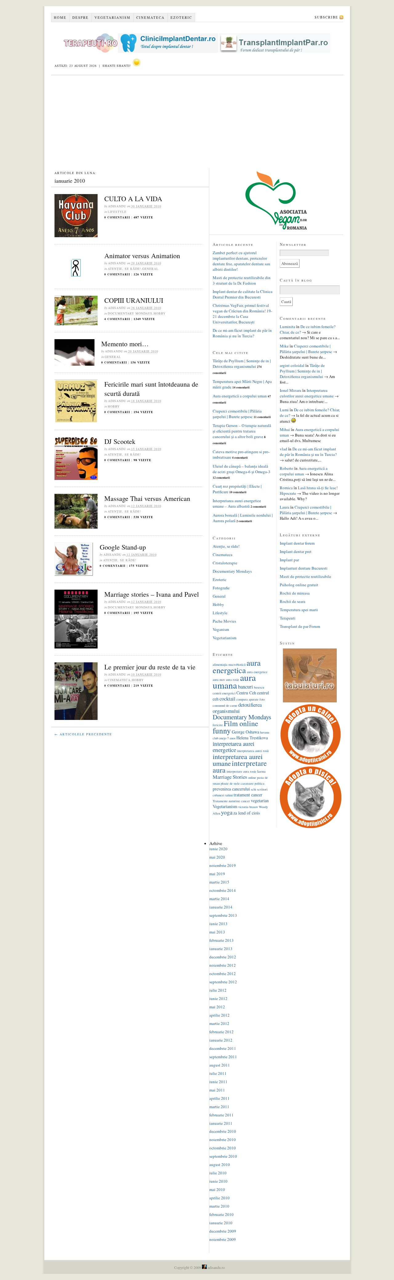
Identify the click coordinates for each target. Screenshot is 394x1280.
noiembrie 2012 (222, 965)
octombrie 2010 (222, 1148)
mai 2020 (217, 857)
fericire (218, 725)
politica (259, 783)
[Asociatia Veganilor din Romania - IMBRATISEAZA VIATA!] (276, 228)
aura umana (234, 681)
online (252, 777)
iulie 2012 (218, 990)
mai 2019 (217, 873)
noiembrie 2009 (222, 1239)
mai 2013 (217, 932)
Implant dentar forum (297, 543)
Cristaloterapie (225, 563)
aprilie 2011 (219, 1098)
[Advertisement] (197, 122)
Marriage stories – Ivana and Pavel (151, 594)
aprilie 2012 (219, 1015)
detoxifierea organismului (237, 707)
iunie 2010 (218, 1181)
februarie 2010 (221, 1214)
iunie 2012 (218, 998)
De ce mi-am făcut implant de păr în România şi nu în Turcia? (242, 333)
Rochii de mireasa (295, 593)
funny (222, 730)
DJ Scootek (119, 441)
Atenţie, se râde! (124, 268)
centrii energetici (224, 693)
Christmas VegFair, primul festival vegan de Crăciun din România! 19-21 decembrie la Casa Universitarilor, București (242, 314)
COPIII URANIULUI (133, 300)
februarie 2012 (221, 1031)
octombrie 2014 (222, 890)
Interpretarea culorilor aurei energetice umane (307, 393)
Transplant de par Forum (300, 626)
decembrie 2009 (222, 1231)
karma (261, 771)
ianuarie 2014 (220, 907)
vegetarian (260, 800)
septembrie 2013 (223, 915)
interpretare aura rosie (241, 771)
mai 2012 (217, 1007)
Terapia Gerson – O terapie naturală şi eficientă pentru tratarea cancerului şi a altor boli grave (242, 431)
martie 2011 (219, 1106)
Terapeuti (288, 618)
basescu (259, 687)
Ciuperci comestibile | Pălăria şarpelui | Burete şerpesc (237, 413)
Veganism (221, 629)
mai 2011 (217, 1090)
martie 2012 (219, 1023)
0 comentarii (117, 217)
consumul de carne (225, 705)
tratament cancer (248, 795)
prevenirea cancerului (231, 789)
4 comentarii (117, 319)
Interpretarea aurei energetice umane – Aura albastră (237, 503)
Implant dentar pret (296, 551)
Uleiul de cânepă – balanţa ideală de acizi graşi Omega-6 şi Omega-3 (241, 468)
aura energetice (257, 672)
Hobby (160, 313)
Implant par (289, 560)
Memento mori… (125, 343)
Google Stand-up (123, 546)
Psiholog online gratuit (299, 584)
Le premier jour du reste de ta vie (149, 666)
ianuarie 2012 (220, 1040)
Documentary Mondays (130, 313)
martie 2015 (219, 882)
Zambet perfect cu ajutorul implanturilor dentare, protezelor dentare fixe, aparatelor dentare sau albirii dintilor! (241, 261)
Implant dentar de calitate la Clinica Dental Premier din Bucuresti (242, 294)
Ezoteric (181, 17)
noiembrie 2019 (222, 865)
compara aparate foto (250, 699)
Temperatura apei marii (299, 609)
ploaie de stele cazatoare (237, 783)
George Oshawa (245, 732)
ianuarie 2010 (220, 1222)
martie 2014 (219, 898)
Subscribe (326, 17)
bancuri (245, 686)
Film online (241, 723)
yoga (226, 812)
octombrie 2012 (222, 973)
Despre (80, 17)
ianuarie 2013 (220, 948)
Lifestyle (117, 211)
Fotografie (221, 588)
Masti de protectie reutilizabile (305, 576)
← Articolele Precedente (83, 734)
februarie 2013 (221, 940)
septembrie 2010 (223, 1156)
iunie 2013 (218, 923)
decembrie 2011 (222, 1048)
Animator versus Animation (142, 255)
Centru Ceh (246, 693)
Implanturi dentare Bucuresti (304, 568)
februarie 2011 (221, 1115)
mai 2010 (217, 1189)
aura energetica (237, 666)
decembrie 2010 (222, 1131)
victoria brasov (248, 807)
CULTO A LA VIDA (133, 198)
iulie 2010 (218, 1173)
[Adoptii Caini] (310, 763)
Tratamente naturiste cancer (231, 801)
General (150, 268)
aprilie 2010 (219, 1198)
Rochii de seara (292, 601)
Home (60, 17)
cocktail (227, 698)
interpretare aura (240, 766)
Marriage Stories (230, 776)
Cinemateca (150, 17)
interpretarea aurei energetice (233, 747)
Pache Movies (224, 621)
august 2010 (219, 1164)
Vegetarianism (112, 17)
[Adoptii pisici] (310, 826)
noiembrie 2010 (222, 1139)
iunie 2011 (218, 1081)
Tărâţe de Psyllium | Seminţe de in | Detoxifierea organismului (242, 363)
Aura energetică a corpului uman (240, 396)
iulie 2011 (218, 1073)
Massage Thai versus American (147, 498)
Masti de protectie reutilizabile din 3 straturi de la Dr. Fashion (242, 280)
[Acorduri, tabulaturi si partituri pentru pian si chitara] (310, 701)
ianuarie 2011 (220, 1123)
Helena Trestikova (252, 738)
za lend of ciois (246, 813)
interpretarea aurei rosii (253, 751)
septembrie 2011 (223, 1056)
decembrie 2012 (222, 957)
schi (253, 789)
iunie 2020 (218, 848)
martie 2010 (219, 1206)
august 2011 (219, 1065)
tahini (229, 795)
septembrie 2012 (223, 982)
